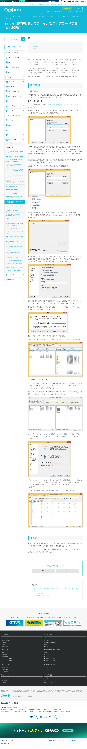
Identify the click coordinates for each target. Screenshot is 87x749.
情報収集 (53, 745)
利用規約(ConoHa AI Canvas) (67, 690)
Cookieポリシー (66, 691)
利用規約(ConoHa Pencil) (79, 690)
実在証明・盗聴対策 (4, 711)
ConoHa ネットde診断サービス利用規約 (51, 690)
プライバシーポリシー (57, 691)
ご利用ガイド (49, 11)
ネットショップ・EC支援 (16, 745)
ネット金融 (59, 745)
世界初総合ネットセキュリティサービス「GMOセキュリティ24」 (13, 709)
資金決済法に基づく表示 (26, 691)
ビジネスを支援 (26, 745)
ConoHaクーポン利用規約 (36, 690)
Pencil (65, 4)
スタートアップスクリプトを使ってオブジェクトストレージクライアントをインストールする (55, 589)
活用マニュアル (44, 16)
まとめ (34, 49)
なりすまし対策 (56, 711)
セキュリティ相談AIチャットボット (54, 709)
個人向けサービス (71, 745)
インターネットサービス (5, 745)
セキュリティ (33, 745)
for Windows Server (44, 4)
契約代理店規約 (4, 691)
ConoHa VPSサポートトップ (22, 16)
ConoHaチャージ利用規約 (23, 690)
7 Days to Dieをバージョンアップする (43, 595)
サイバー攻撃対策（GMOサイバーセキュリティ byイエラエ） (22, 711)
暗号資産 (64, 745)
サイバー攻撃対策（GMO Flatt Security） (44, 711)
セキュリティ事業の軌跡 (65, 711)
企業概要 (73, 691)
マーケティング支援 (41, 745)
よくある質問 (58, 11)
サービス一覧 (72, 4)
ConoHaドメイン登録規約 (11, 690)
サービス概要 (79, 691)
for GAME (53, 4)
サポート (80, 4)
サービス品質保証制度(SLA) (38, 691)
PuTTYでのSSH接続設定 (39, 593)
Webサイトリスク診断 (41, 709)
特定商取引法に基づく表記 (14, 691)
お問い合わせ (79, 11)
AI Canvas (59, 4)
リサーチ (48, 745)
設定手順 (35, 46)
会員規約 (3, 690)
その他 (78, 745)
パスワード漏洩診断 (31, 709)
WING (31, 4)
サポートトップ (8, 16)
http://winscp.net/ (54, 105)
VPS (36, 4)
